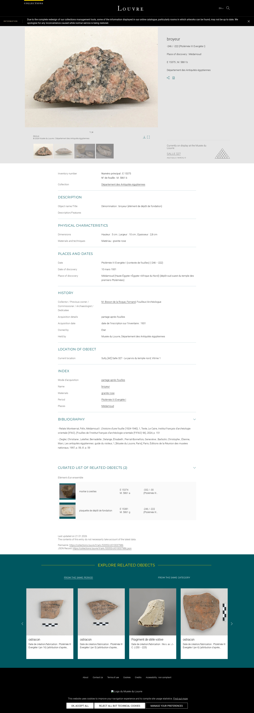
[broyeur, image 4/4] (105, 151)
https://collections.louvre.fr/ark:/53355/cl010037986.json (102, 548)
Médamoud (107, 406)
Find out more (180, 698)
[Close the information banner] (248, 21)
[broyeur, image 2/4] (64, 151)
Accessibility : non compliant (158, 677)
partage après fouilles (113, 380)
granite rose (108, 393)
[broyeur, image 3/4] (85, 151)
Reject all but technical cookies (119, 705)
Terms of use (113, 677)
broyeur (105, 386)
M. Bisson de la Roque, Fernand (118, 301)
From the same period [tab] (78, 577)
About (85, 677)
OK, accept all (80, 705)
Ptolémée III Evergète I (113, 399)
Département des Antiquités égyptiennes (123, 184)
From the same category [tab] (174, 577)
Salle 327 (174, 153)
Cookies (127, 677)
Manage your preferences (167, 705)
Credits (138, 677)
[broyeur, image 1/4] (43, 151)
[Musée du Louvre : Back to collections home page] (130, 8)
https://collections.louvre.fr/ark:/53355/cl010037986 (96, 545)
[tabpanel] (127, 623)
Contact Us (98, 677)
